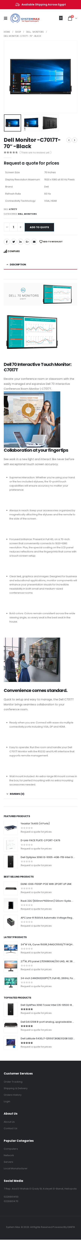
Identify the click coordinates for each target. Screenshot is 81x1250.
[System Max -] (19, 18)
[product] (11, 828)
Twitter (14, 242)
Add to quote (39, 227)
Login (7, 1101)
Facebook (7, 242)
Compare (14, 251)
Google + (27, 242)
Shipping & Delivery (16, 1088)
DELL (20, 213)
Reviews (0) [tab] (17, 794)
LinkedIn (21, 242)
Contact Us (10, 1128)
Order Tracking (13, 1082)
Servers (8, 1162)
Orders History (12, 1095)
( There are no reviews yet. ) (35, 152)
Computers (11, 1149)
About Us (9, 1122)
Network (9, 1155)
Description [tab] (18, 264)
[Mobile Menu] (7, 18)
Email (34, 242)
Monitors (30, 213)
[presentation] (8, 76)
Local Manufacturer (16, 1168)
